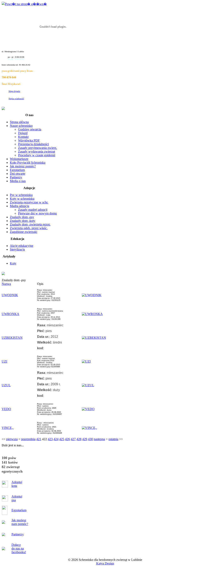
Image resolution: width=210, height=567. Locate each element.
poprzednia (28, 439)
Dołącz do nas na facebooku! (18, 548)
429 (84, 439)
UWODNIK (10, 295)
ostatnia (113, 439)
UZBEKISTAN (12, 337)
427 (73, 439)
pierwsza (12, 439)
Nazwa (6, 284)
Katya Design (105, 563)
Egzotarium (18, 510)
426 (67, 439)
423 (50, 439)
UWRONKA (10, 314)
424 (56, 439)
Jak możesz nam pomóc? (19, 522)
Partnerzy (17, 534)
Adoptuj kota (16, 484)
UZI (4, 361)
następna (99, 439)
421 (38, 439)
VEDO (6, 409)
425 (61, 439)
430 (90, 439)
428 (78, 439)
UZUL (6, 385)
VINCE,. (8, 428)
